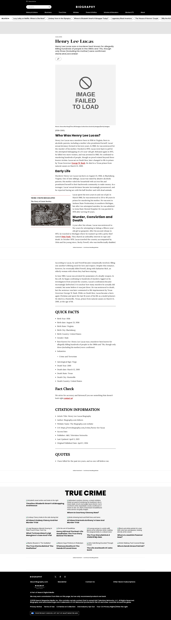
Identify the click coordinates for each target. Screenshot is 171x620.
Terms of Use (49, 607)
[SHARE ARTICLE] (58, 59)
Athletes (76, 12)
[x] (55, 577)
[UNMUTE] (68, 206)
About (143, 12)
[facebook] (60, 577)
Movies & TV (129, 12)
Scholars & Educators (111, 12)
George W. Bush (78, 163)
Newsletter (32, 1)
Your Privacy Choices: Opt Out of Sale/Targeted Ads (56, 613)
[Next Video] (56, 214)
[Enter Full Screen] (68, 224)
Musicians (48, 12)
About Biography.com (39, 582)
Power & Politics (91, 12)
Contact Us (90, 582)
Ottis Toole (66, 237)
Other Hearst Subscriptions (124, 582)
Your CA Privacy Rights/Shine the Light (112, 607)
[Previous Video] (45, 214)
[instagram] (65, 577)
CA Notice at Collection (66, 607)
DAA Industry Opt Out (86, 607)
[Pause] (51, 214)
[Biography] (85, 7)
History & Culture (32, 12)
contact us (68, 398)
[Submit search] (49, 7)
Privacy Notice (36, 607)
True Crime (62, 12)
